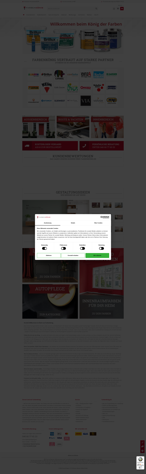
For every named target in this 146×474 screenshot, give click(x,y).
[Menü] (143, 457)
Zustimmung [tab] (47, 223)
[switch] (63, 248)
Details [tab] (73, 223)
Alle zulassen (97, 255)
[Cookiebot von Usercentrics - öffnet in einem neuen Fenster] (101, 217)
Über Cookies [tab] (98, 223)
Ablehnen (49, 255)
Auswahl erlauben (73, 255)
